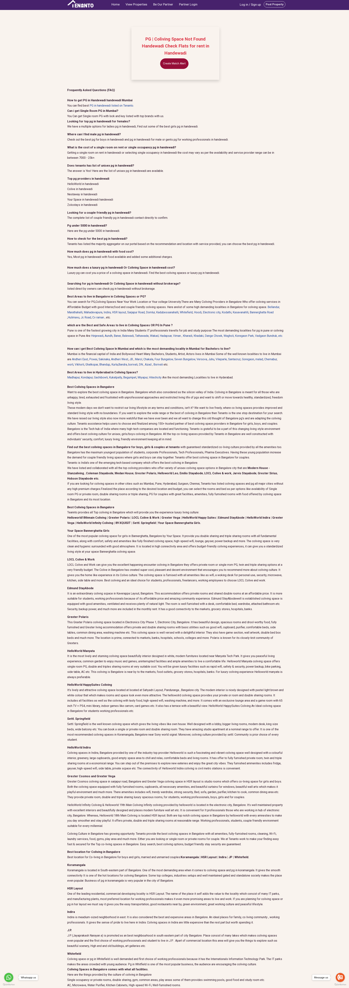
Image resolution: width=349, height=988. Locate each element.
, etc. (269, 336)
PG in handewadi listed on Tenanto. (112, 105)
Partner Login (188, 4)
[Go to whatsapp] (8, 977)
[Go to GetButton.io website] (340, 984)
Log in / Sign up (250, 4)
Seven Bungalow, (185, 359)
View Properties (136, 4)
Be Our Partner (163, 4)
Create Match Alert (174, 63)
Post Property (274, 4)
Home (115, 4)
